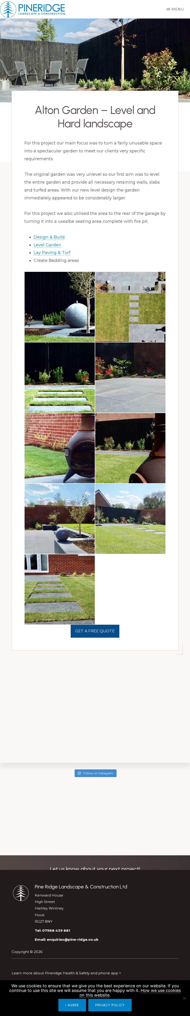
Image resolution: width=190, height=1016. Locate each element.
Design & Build (49, 237)
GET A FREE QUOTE (95, 631)
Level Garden (47, 244)
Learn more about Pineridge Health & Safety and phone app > (66, 973)
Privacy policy (110, 1005)
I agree (72, 1005)
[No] (184, 998)
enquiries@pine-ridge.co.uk (72, 939)
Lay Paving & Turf (52, 252)
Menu (177, 9)
